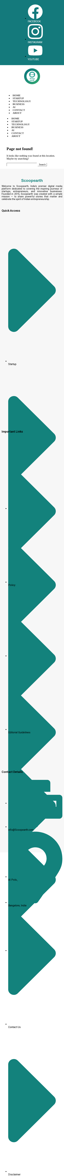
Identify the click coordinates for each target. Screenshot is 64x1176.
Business (18, 104)
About (17, 113)
